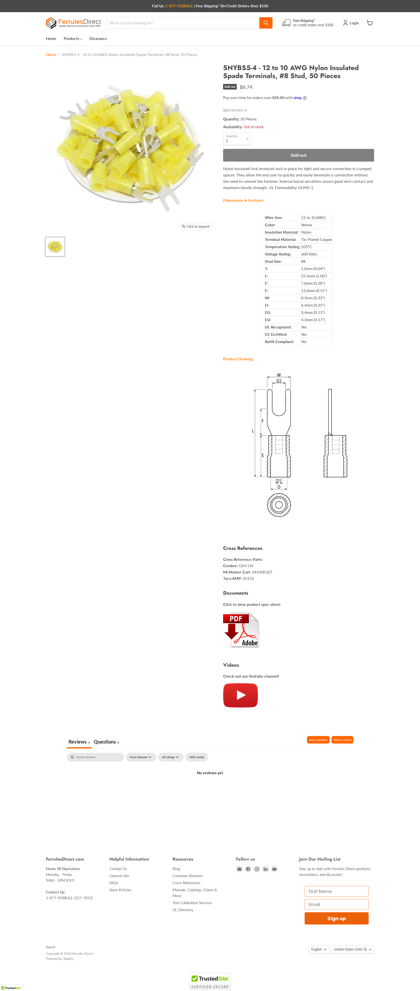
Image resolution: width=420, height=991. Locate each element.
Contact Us (118, 868)
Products (72, 38)
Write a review (342, 740)
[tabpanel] (210, 789)
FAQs (113, 883)
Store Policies (120, 890)
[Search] (265, 22)
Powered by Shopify (60, 959)
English (316, 949)
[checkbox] (196, 757)
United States (350, 949)
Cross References (187, 883)
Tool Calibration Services (192, 902)
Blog (176, 868)
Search (50, 947)
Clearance (98, 38)
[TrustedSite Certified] (210, 981)
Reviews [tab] (79, 742)
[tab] (106, 742)
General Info (119, 875)
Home (51, 38)
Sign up (336, 918)
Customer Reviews (188, 875)
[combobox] (183, 22)
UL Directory (183, 910)
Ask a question (318, 740)
